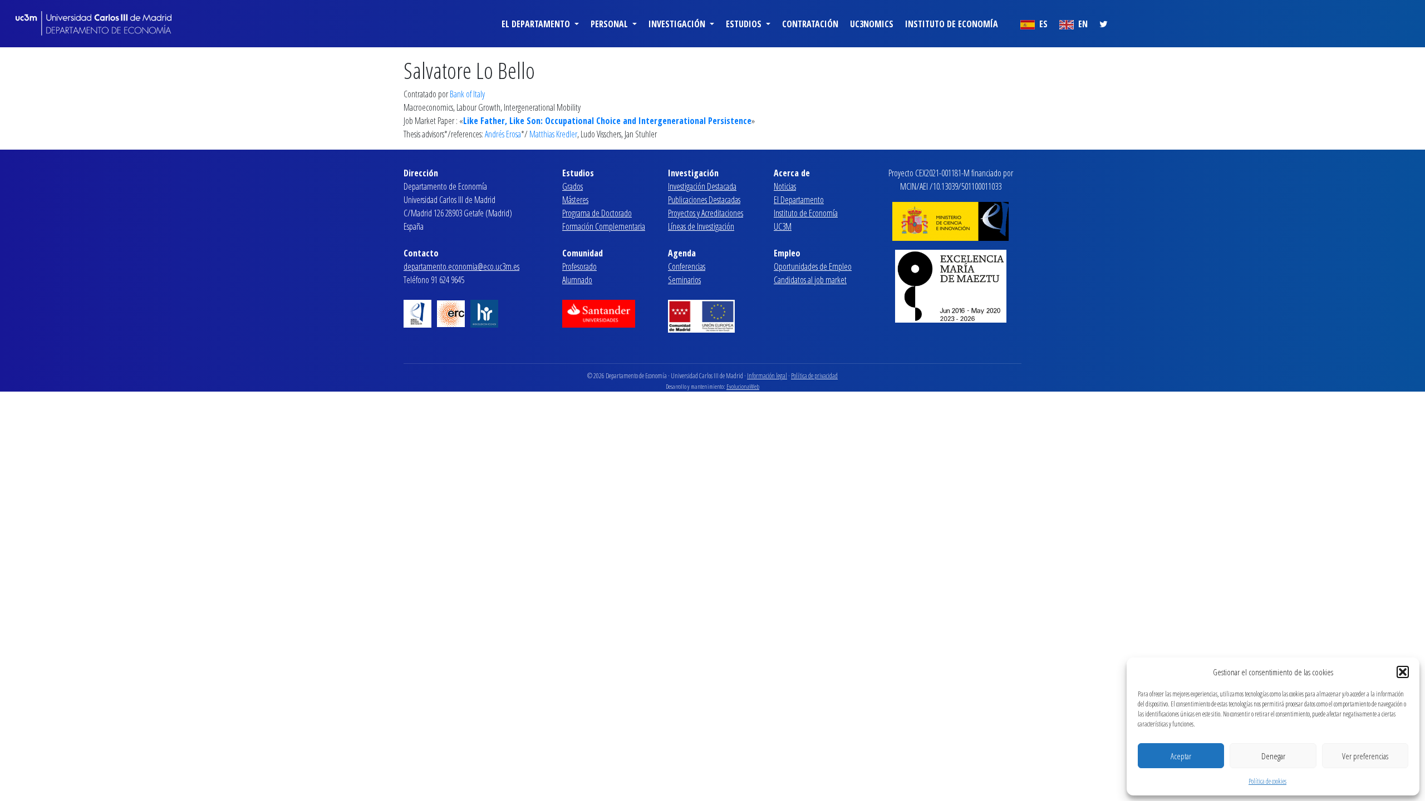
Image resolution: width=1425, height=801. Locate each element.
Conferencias (686, 266)
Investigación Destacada (702, 186)
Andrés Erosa (503, 134)
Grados (572, 186)
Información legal (767, 375)
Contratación (810, 24)
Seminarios (684, 280)
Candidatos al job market (810, 280)
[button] (1402, 672)
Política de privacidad (814, 375)
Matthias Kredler (553, 134)
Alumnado (577, 280)
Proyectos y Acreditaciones (705, 213)
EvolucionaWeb (742, 386)
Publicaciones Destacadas (704, 200)
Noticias (785, 186)
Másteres (575, 200)
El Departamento (799, 200)
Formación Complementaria (603, 226)
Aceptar (1181, 756)
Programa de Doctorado (597, 213)
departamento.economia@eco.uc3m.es (461, 266)
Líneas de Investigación (701, 226)
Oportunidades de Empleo (813, 266)
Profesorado (579, 266)
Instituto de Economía (951, 24)
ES (1042, 24)
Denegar (1273, 756)
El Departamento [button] (537, 24)
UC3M (783, 226)
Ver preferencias (1365, 756)
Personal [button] (610, 24)
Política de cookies (1267, 781)
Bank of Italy (467, 94)
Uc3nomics (871, 24)
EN (1082, 24)
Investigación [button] (677, 24)
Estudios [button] (745, 24)
